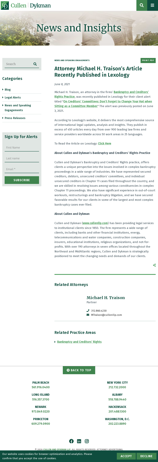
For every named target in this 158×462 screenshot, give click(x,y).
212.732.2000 (117, 387)
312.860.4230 (99, 310)
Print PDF (148, 60)
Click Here (104, 143)
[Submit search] (35, 64)
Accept (126, 456)
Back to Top (81, 370)
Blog (8, 89)
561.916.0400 (41, 387)
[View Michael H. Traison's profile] (68, 306)
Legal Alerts (13, 97)
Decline (146, 456)
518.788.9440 (117, 399)
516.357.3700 (40, 399)
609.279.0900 (40, 424)
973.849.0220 (41, 411)
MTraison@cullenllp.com (106, 315)
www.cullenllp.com (95, 223)
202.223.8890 (117, 424)
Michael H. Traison (106, 297)
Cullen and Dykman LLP (57, 449)
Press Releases (15, 118)
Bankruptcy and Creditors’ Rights (79, 342)
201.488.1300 (117, 411)
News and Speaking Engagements (18, 108)
